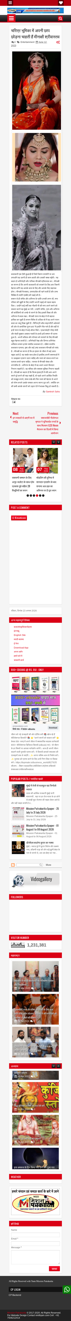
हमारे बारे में (18, 656)
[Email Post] (13, 402)
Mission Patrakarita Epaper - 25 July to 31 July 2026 (42, 810)
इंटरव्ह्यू (16, 631)
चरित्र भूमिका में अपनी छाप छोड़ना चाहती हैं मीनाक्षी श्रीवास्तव (35, 33)
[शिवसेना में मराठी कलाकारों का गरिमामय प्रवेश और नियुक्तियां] (35, 976)
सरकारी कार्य (19, 660)
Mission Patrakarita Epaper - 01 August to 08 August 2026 (42, 827)
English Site (20, 635)
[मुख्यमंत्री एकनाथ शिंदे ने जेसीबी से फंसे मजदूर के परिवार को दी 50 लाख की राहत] (35, 1042)
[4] (37, 495)
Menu (10, 3)
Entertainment (27, 42)
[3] (34, 495)
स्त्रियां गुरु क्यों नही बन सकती (27, 1128)
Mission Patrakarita (16, 1313)
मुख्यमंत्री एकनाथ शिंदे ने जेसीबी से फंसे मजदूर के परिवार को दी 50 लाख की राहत (35, 1048)
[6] (43, 495)
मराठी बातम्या (19, 639)
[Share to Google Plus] (30, 450)
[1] (28, 495)
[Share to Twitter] (26, 450)
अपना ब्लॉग (18, 651)
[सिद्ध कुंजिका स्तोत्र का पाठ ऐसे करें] (35, 1087)
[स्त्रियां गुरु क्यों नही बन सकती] (35, 1120)
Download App (21, 647)
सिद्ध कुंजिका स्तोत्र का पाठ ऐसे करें (29, 1095)
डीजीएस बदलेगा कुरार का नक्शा (40, 842)
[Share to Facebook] (22, 450)
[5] (40, 495)
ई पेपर (16, 643)
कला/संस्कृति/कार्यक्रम (23, 627)
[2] (31, 495)
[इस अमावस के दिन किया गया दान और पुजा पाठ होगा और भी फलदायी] (35, 1152)
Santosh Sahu (53, 391)
